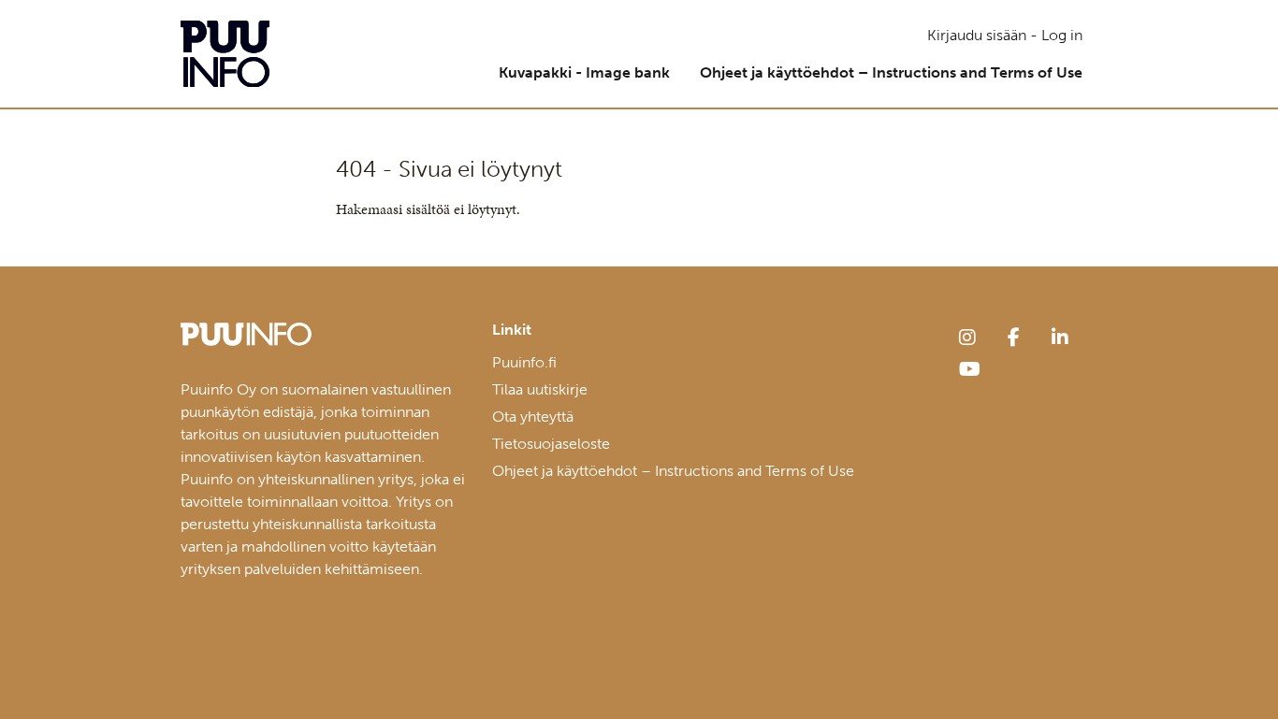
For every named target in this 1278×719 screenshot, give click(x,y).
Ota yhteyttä (533, 416)
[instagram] (967, 337)
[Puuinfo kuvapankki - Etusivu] (225, 54)
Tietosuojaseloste (551, 444)
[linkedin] (1060, 337)
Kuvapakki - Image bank (584, 72)
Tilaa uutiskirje (540, 389)
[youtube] (969, 369)
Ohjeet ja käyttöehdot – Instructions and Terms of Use (891, 72)
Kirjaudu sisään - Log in (1004, 35)
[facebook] (1014, 337)
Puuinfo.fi (524, 362)
